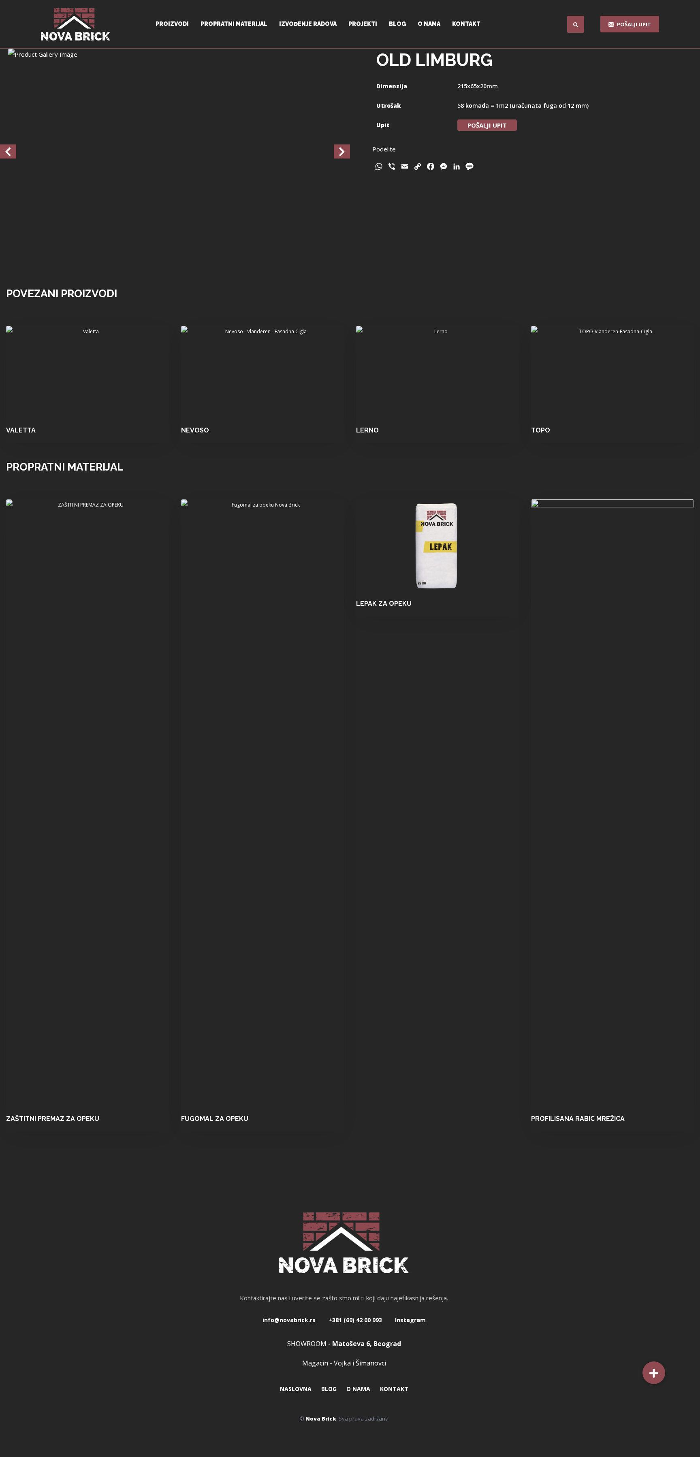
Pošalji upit (487, 125)
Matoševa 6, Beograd (366, 1343)
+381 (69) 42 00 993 (354, 1320)
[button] (653, 1372)
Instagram (409, 1320)
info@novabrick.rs (289, 1320)
